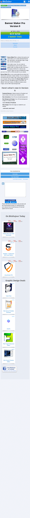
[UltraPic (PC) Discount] (8, 320)
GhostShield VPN (9, 275)
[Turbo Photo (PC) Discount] (8, 287)
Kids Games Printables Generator (8, 311)
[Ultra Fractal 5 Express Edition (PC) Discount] (8, 353)
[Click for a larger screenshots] (15, 167)
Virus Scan (15, 47)
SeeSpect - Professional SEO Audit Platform (8, 254)
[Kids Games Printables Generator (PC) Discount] (8, 304)
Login (7, 202)
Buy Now (15, 34)
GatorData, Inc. (4, 5)
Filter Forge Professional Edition (8, 344)
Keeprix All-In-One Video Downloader (8, 234)
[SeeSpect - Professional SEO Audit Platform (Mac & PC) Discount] (8, 246)
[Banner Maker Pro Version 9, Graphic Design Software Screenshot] (3, 68)
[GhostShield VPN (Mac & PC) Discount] (8, 266)
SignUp (14, 202)
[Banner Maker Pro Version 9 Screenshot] (3, 58)
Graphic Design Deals (15, 280)
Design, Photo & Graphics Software (19, 5)
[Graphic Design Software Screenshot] (3, 63)
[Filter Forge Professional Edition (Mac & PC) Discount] (8, 336)
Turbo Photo (8, 296)
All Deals (9, 5)
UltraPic (8, 329)
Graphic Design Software (5, 7)
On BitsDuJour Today (15, 216)
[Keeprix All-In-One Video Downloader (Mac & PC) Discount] (8, 226)
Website (15, 45)
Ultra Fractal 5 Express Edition (8, 360)
